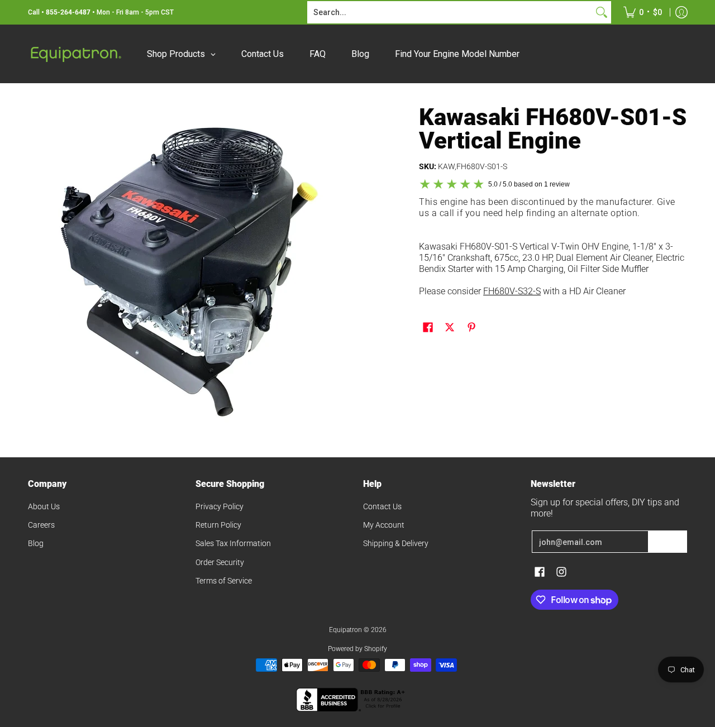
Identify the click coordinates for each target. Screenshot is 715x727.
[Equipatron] (75, 54)
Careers (41, 524)
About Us (44, 506)
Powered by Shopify (357, 649)
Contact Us (382, 506)
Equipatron (345, 630)
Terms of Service (224, 580)
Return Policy (218, 524)
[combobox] (450, 12)
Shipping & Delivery (395, 543)
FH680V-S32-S (512, 291)
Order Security (220, 562)
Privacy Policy (220, 506)
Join (667, 541)
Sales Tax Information (233, 543)
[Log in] (681, 12)
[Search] (602, 12)
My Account (383, 524)
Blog (36, 543)
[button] (428, 327)
